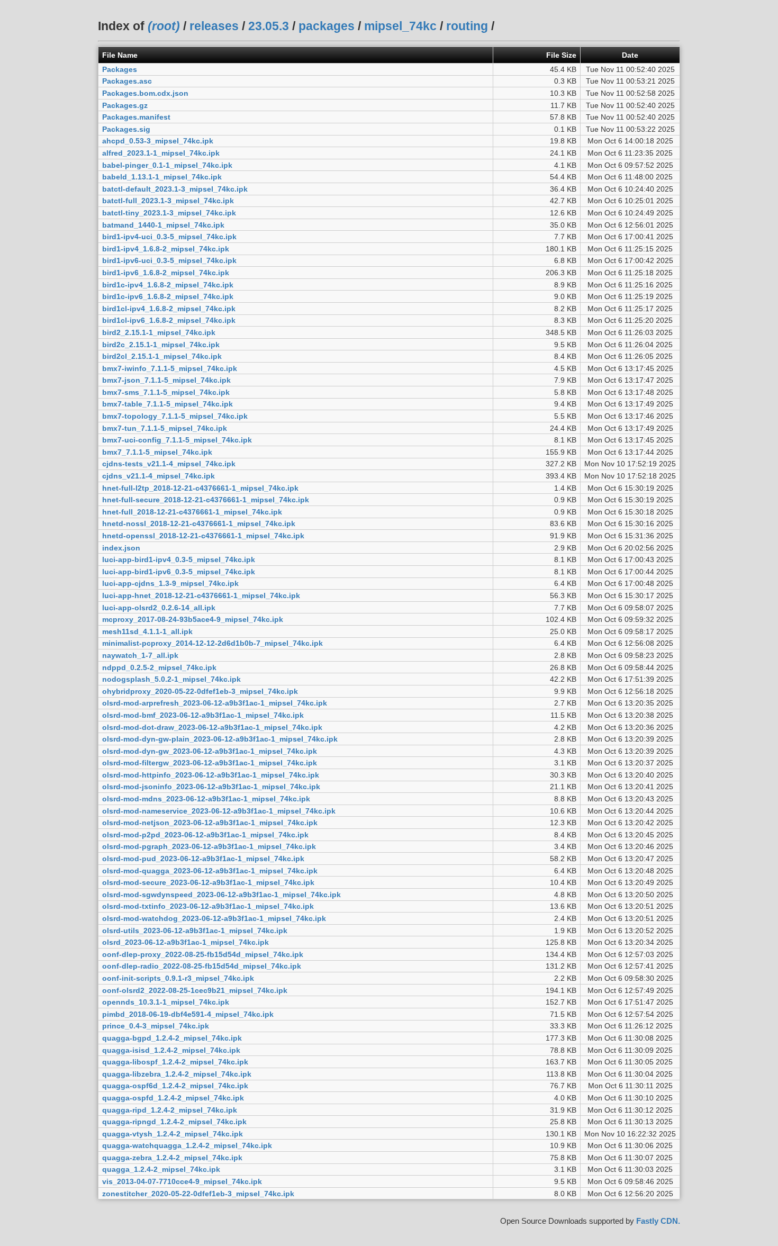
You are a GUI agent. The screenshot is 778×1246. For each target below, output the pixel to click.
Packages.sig (126, 129)
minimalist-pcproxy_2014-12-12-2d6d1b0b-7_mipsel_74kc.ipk (212, 643)
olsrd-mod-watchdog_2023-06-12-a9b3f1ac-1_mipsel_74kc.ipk (214, 918)
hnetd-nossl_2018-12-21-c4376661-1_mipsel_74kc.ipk (198, 523)
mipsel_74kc (400, 26)
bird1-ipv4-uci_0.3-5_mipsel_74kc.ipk (169, 236)
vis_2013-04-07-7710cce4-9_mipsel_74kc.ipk (182, 1181)
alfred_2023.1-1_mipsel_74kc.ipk (161, 153)
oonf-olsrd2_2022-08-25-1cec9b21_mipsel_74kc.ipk (194, 990)
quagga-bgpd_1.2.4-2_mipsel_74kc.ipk (172, 1038)
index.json (121, 548)
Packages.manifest (136, 117)
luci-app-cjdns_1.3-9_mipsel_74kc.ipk (170, 583)
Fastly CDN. (658, 1220)
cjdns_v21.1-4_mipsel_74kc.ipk (158, 476)
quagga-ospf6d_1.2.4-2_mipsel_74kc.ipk (175, 1085)
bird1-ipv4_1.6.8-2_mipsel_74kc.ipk (165, 249)
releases (214, 26)
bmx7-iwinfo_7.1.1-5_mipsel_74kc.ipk (169, 368)
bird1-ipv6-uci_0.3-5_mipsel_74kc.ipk (169, 260)
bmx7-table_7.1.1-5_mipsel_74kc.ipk (167, 404)
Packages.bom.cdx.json (145, 93)
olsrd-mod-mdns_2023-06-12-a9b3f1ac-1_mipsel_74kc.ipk (206, 798)
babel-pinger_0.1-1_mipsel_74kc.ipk (167, 165)
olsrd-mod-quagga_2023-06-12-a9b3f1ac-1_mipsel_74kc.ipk (210, 870)
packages (326, 26)
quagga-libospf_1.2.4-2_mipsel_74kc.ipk (175, 1062)
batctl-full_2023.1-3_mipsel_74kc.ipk (168, 200)
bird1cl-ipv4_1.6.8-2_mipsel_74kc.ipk (169, 308)
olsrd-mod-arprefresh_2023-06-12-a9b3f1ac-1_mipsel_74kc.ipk (214, 703)
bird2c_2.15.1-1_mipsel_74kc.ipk (161, 344)
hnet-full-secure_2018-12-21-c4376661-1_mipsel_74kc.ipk (205, 499)
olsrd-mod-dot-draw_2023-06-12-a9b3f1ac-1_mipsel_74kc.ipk (212, 727)
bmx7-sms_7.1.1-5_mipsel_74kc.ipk (166, 392)
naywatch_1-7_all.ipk (140, 655)
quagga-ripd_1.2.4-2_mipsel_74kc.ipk (169, 1110)
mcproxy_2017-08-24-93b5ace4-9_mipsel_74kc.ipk (192, 619)
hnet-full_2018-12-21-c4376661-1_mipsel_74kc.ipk (192, 512)
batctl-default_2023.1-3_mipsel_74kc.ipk (175, 189)
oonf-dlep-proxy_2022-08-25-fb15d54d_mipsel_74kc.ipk (202, 954)
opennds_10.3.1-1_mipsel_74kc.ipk (165, 1002)
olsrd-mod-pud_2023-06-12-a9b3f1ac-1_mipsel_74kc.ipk (203, 858)
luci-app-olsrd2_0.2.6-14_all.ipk (158, 607)
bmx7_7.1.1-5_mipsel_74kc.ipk (157, 452)
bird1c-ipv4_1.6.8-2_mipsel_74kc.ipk (167, 285)
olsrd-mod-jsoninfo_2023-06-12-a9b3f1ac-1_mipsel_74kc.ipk (211, 786)
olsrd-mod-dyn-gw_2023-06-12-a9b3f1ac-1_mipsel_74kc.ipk (209, 751)
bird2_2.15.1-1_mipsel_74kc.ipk (158, 332)
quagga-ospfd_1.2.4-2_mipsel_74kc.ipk (173, 1098)
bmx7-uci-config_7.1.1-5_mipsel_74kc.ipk (177, 440)
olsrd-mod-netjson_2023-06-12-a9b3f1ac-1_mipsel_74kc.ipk (210, 822)
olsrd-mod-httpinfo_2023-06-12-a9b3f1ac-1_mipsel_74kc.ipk (210, 775)
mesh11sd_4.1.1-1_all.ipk (147, 631)
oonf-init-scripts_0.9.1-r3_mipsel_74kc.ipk (178, 978)
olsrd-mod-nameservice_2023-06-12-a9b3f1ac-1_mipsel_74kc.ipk (219, 811)
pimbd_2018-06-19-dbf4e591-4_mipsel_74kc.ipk (188, 1014)
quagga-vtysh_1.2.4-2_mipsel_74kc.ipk (172, 1134)
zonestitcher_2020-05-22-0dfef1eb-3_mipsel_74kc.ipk (198, 1193)
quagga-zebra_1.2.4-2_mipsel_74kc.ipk (172, 1157)
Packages (119, 69)
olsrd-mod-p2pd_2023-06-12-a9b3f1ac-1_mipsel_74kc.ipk (205, 834)
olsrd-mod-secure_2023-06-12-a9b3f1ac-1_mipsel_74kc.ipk (208, 882)
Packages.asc (127, 81)
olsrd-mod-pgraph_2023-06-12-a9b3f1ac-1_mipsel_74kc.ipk (209, 846)
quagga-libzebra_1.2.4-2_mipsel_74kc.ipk (176, 1074)
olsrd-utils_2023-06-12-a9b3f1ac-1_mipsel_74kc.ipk (194, 930)
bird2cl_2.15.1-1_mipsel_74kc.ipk (162, 356)
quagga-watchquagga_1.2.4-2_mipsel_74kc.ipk (187, 1145)
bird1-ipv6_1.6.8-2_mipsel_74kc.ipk (165, 272)
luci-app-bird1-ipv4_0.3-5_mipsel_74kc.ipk (178, 559)
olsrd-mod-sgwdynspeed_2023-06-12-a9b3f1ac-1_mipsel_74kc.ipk (221, 894)
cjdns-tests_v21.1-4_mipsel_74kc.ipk (169, 463)
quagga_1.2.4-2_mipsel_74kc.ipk (161, 1169)
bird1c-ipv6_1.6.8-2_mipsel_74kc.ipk (167, 296)
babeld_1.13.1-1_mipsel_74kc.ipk (162, 177)
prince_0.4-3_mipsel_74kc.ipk (155, 1026)
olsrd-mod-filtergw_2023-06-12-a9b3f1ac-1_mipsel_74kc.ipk (209, 763)
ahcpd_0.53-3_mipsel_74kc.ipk (157, 141)
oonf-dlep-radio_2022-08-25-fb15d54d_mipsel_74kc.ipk (201, 966)
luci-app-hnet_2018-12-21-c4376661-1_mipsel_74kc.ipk (201, 595)
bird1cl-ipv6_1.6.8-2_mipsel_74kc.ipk (169, 320)
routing (467, 26)
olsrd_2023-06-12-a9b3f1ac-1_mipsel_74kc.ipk (185, 942)
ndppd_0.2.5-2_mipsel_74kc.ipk (159, 667)
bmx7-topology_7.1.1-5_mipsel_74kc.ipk (175, 416)
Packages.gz (125, 105)
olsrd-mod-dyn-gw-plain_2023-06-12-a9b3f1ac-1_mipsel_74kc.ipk (220, 739)
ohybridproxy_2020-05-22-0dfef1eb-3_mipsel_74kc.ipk (200, 691)
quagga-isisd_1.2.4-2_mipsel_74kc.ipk (171, 1050)
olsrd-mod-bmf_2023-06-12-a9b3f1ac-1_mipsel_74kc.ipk (203, 715)
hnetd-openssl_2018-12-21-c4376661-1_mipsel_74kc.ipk (203, 535)
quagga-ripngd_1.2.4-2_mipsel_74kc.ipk (174, 1121)
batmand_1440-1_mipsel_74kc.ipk (163, 225)
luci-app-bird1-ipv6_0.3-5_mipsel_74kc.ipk (178, 571)
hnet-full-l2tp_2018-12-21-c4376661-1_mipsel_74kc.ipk (200, 488)
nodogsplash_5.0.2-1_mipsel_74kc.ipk (171, 679)
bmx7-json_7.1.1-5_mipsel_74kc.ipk (166, 380)
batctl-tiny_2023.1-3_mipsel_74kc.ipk (169, 213)
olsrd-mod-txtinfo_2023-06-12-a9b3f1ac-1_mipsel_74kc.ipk (208, 906)
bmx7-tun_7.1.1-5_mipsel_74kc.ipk (164, 428)
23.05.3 (268, 26)
